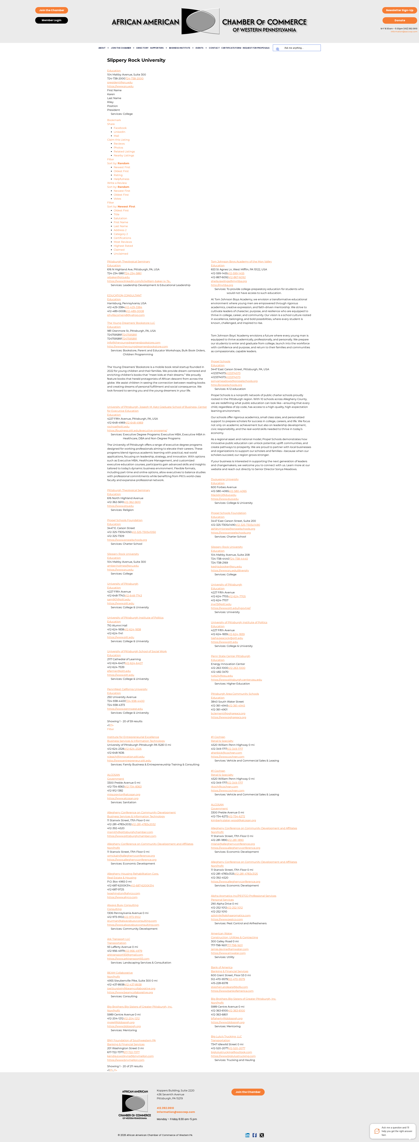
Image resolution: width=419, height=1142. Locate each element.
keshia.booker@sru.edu (226, 566)
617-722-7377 (131, 1052)
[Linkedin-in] (247, 1135)
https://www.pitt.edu (120, 603)
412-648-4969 (134, 422)
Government (115, 778)
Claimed (119, 249)
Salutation (120, 218)
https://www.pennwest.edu (125, 708)
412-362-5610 (132, 502)
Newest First (122, 167)
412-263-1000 (236, 667)
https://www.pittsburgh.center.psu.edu (236, 679)
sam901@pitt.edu (118, 599)
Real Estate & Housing (121, 877)
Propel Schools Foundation (228, 513)
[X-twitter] (262, 1135)
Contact (214, 47)
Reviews (119, 143)
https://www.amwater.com (228, 953)
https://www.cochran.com (227, 756)
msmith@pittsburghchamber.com (130, 832)
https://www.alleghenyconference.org (235, 847)
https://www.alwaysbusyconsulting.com (133, 924)
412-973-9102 (132, 917)
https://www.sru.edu (120, 86)
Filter (110, 159)
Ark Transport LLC (118, 939)
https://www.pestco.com (227, 919)
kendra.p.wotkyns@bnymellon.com (130, 1056)
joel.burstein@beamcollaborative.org (131, 988)
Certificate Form (231, 47)
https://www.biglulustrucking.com (233, 1056)
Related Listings (124, 151)
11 (115, 1070)
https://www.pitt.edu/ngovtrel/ (231, 608)
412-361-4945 (236, 705)
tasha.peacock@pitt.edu (227, 638)
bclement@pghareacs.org (228, 713)
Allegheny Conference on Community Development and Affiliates (254, 828)
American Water (221, 933)
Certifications (122, 238)
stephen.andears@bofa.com (229, 987)
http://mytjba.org (222, 285)
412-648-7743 (133, 595)
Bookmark (114, 120)
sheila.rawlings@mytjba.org (229, 281)
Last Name (121, 226)
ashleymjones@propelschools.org (233, 528)
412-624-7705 (237, 596)
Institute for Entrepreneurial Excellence (133, 737)
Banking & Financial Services (229, 971)
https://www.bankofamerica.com (232, 991)
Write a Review (117, 183)
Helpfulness (121, 179)
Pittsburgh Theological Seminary (128, 261)
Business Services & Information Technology (136, 741)
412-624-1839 (236, 634)
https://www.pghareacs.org (228, 717)
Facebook (120, 128)
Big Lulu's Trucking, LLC (226, 1036)
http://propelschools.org (226, 385)
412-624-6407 (134, 663)
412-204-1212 (131, 1018)
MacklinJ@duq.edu (223, 495)
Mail (116, 135)
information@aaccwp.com (404, 31)
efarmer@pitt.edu (119, 671)
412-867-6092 (237, 277)
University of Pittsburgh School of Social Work (137, 651)
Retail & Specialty (222, 741)
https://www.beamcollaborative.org (130, 992)
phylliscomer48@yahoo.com (126, 315)
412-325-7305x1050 (144, 532)
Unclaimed (121, 253)
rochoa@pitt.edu (118, 426)
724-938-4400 (135, 701)
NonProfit (217, 832)
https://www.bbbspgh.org (228, 1022)
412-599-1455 (236, 273)
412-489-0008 (135, 311)
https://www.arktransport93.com (128, 958)
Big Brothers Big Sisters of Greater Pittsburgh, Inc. (243, 998)
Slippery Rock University (227, 546)
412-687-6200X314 (142, 885)
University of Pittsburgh (122, 583)
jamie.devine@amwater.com (230, 949)
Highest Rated (123, 245)
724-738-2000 (134, 78)
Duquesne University (225, 479)
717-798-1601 (235, 945)
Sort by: (118, 163)
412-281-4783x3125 (246, 873)
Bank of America (221, 967)
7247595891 (129, 334)
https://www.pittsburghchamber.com (131, 836)
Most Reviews (123, 241)
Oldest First (121, 171)
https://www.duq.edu (225, 499)
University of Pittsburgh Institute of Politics (135, 617)
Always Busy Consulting (122, 905)
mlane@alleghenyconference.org (233, 843)
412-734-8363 (133, 786)
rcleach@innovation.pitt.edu (126, 756)
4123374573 (233, 373)
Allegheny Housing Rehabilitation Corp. (133, 873)
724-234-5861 (133, 273)
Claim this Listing (118, 139)
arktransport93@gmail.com (125, 954)
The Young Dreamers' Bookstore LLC (131, 323)
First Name (121, 222)
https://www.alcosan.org (122, 798)
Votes (117, 198)
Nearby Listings (124, 155)
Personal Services (222, 899)
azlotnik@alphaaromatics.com (231, 915)
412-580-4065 (238, 491)
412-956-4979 (133, 950)
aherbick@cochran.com (226, 752)
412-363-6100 (236, 1010)
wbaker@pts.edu (118, 277)
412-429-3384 (133, 307)
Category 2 (121, 234)
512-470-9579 (236, 979)
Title (116, 214)
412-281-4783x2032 (143, 824)
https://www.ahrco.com (122, 897)
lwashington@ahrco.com (123, 893)
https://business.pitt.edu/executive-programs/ (137, 430)
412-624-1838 (132, 629)
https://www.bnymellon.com (125, 1060)
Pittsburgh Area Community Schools (235, 693)
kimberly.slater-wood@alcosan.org (233, 820)
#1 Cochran (218, 737)
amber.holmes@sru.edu (123, 565)
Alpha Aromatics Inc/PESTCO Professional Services (243, 895)
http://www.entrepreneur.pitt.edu (129, 760)
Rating (118, 175)
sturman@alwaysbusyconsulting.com (132, 920)
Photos (118, 147)
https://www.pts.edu (120, 506)
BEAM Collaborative (120, 972)
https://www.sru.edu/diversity (230, 570)
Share (111, 124)
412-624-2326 (133, 748)
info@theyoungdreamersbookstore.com (133, 342)
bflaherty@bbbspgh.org (227, 1018)
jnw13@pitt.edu (221, 604)
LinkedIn (119, 131)
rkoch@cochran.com (224, 786)
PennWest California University (127, 689)
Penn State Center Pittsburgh (230, 656)
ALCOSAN (113, 774)
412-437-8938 (133, 984)
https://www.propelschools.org (231, 532)
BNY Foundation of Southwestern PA (131, 1040)
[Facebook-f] (255, 1135)
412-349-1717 (235, 748)
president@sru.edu (120, 82)
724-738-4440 (238, 558)
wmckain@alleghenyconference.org (131, 855)
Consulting (114, 909)
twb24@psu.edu (222, 675)
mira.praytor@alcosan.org (123, 794)
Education (114, 70)
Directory (142, 47)
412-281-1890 (235, 840)
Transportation (116, 943)
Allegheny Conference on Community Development (141, 812)
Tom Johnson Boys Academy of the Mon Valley (241, 261)
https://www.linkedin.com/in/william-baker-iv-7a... (139, 281)
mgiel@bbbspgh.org (121, 1022)
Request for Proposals (256, 47)
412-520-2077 (236, 1048)
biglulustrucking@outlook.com (231, 1052)
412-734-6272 (236, 816)
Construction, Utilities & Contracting (234, 937)
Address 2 (120, 230)
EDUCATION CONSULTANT (124, 295)
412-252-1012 (235, 907)
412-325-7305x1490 (248, 524)
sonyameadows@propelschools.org (234, 381)
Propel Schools (220, 361)
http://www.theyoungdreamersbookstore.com (137, 346)
